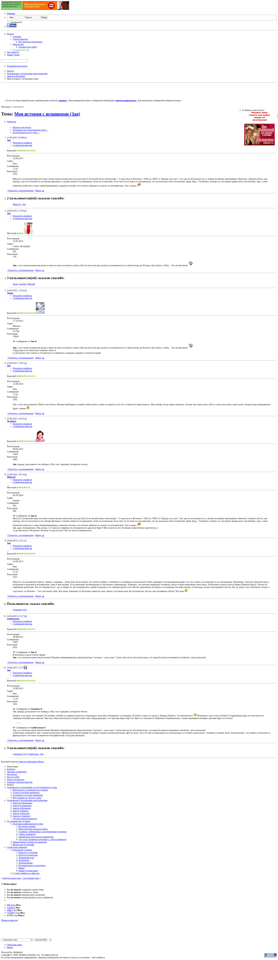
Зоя (23, 204)
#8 (25, 616)
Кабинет (11, 769)
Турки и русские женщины (26, 792)
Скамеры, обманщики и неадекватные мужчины (43, 831)
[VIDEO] (11, 913)
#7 (25, 540)
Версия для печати (22, 127)
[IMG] (10, 910)
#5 (25, 418)
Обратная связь (14, 945)
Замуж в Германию (22, 805)
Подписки (12, 774)
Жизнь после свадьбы (23, 844)
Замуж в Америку (21, 816)
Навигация (18, 44)
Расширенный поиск (17, 66)
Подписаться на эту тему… (26, 132)
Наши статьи (13, 55)
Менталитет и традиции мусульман (30, 790)
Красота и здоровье (28, 852)
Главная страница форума (19, 782)
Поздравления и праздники (32, 865)
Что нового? (13, 52)
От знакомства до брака (18, 821)
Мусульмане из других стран (27, 798)
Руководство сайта (28, 47)
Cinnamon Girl (19, 609)
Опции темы (11, 122)
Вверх (39, 190)
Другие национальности (25, 818)
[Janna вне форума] (40, 313)
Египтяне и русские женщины (28, 795)
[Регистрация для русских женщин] (259, 144)
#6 (25, 474)
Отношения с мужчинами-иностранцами (27, 800)
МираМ (31, 284)
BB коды (11, 905)
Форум (10, 34)
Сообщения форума (22, 145)
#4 (25, 363)
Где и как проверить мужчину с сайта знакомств (42, 839)
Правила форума (9, 920)
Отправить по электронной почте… (30, 130)
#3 (25, 290)
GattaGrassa (33, 754)
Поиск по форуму (15, 779)
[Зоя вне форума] (28, 233)
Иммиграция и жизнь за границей (29, 842)
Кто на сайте (13, 777)
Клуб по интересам (28, 855)
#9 (25, 667)
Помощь (11, 13)
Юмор (22, 868)
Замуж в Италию (21, 813)
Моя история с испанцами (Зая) (47, 113)
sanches (22, 284)
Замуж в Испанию (22, 808)
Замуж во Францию (22, 803)
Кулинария (24, 860)
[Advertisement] (54, 90)
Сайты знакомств (27, 834)
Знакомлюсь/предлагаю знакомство (36, 837)
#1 (25, 137)
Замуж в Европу (21, 811)
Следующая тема (30, 878)
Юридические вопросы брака (33, 829)
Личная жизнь (26, 863)
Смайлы (11, 907)
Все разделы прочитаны (30, 42)
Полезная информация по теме (28, 824)
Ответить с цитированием (20, 190)
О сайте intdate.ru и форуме (26, 873)
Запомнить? (16, 22)
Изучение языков (27, 826)
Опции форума (20, 39)
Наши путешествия (28, 870)
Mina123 (17, 204)
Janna (15, 284)
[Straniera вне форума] (40, 441)
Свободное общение (17, 847)
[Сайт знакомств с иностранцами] (259, 120)
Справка (17, 36)
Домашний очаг (26, 857)
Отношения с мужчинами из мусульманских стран (32, 787)
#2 (25, 210)
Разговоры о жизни (22, 850)
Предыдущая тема (12, 878)
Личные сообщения (16, 771)
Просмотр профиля (22, 142)
